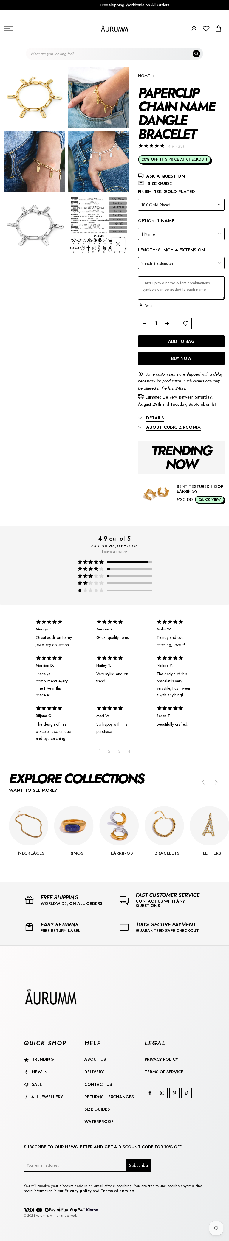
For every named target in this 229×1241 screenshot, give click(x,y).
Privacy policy (78, 1191)
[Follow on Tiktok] (186, 1093)
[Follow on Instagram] (162, 1093)
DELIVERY (94, 1072)
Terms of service (117, 1191)
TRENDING (43, 1059)
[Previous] (204, 782)
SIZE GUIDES (97, 1109)
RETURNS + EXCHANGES (109, 1097)
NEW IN (40, 1072)
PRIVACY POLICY (161, 1059)
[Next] (216, 782)
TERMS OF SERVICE (164, 1072)
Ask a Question (165, 176)
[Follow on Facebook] (150, 1093)
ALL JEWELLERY (47, 1097)
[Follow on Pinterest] (174, 1093)
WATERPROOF (98, 1122)
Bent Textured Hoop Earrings (200, 489)
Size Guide (160, 183)
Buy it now (181, 358)
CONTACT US (98, 1084)
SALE (37, 1084)
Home (144, 76)
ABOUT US (95, 1059)
